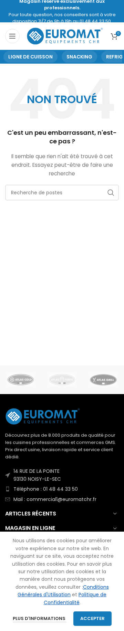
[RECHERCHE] (111, 192)
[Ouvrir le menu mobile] (12, 36)
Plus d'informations (39, 618)
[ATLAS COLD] (20, 380)
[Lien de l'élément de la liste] (62, 475)
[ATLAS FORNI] (62, 380)
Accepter (92, 618)
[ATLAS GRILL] (103, 380)
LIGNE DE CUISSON (30, 56)
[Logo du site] (65, 35)
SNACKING (79, 56)
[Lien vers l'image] (43, 416)
